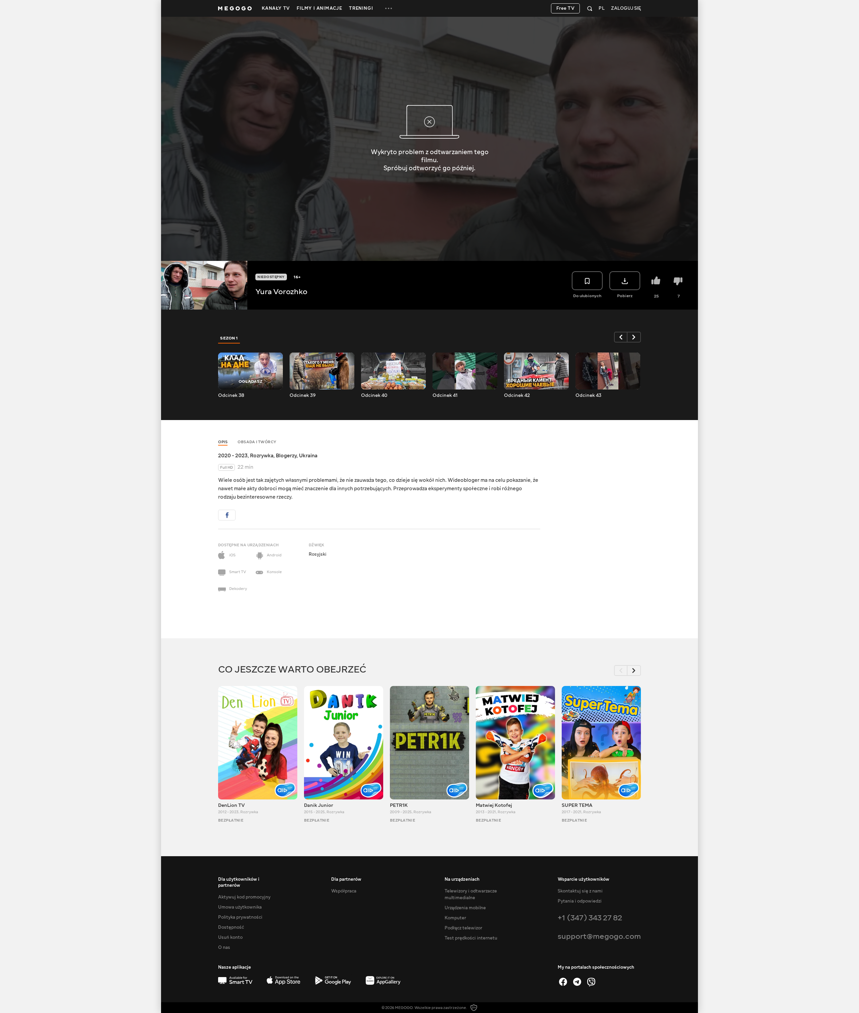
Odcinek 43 (588, 396)
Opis (223, 442)
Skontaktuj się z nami (580, 891)
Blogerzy (286, 455)
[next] (634, 337)
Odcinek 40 (374, 396)
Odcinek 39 (303, 396)
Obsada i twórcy (257, 442)
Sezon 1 (229, 338)
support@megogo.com (599, 936)
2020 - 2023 (233, 455)
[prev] (620, 337)
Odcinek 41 (445, 396)
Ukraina (308, 455)
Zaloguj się (626, 8)
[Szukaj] (589, 8)
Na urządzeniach (462, 879)
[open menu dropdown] (388, 8)
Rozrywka (261, 455)
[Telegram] (577, 981)
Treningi (361, 8)
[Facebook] (563, 981)
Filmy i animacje (319, 8)
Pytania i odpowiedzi (580, 901)
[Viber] (591, 981)
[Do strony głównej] (235, 8)
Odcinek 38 (231, 396)
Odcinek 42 (517, 396)
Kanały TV (276, 8)
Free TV (565, 8)
